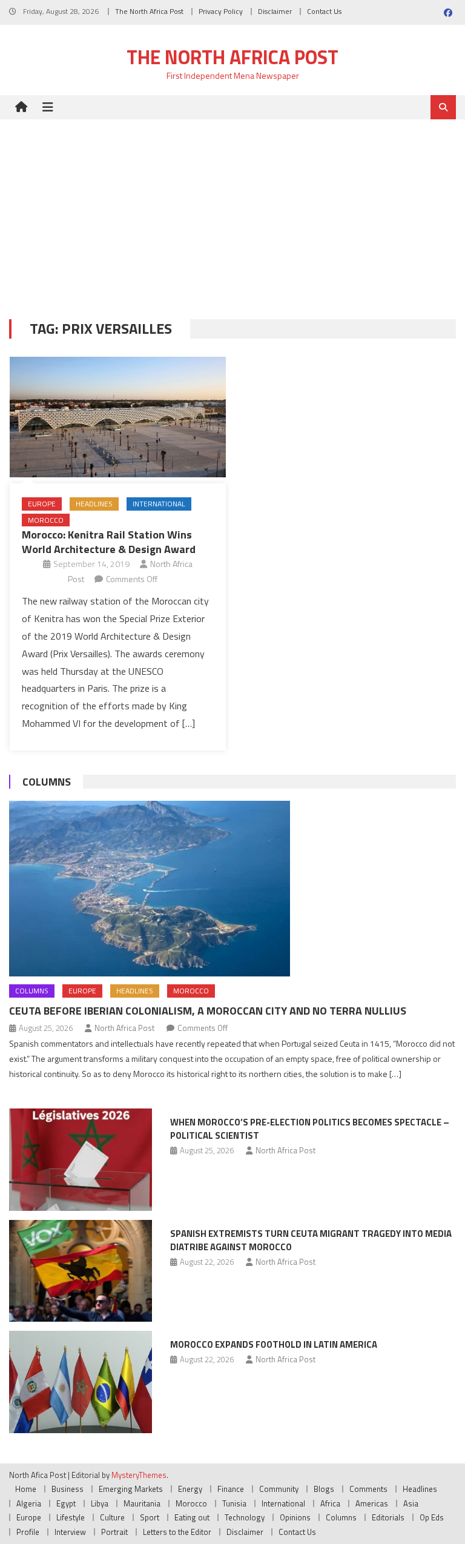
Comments (368, 1489)
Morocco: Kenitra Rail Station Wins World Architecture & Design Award (109, 541)
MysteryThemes (139, 1475)
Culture (112, 1517)
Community (278, 1489)
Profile (27, 1532)
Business (67, 1489)
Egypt (66, 1503)
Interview (70, 1532)
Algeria (28, 1503)
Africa (330, 1503)
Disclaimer (275, 11)
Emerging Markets (131, 1489)
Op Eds (432, 1517)
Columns (46, 782)
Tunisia (234, 1503)
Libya (99, 1503)
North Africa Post (124, 1028)
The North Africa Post (149, 11)
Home (25, 1489)
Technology (245, 1517)
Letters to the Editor (177, 1532)
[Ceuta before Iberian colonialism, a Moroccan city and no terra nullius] (232, 888)
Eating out (191, 1517)
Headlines (94, 503)
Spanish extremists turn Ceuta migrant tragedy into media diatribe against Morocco (311, 1240)
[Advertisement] (232, 210)
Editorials (388, 1517)
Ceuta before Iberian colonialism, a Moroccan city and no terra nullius (207, 1010)
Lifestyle (70, 1517)
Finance (230, 1489)
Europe (42, 503)
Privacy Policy (221, 11)
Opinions (295, 1517)
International (159, 503)
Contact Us (324, 11)
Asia (410, 1503)
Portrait (114, 1532)
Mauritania (142, 1503)
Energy (190, 1489)
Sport (149, 1517)
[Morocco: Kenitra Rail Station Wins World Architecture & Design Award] (118, 417)
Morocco (46, 520)
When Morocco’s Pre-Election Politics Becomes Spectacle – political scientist (309, 1128)
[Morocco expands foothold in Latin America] (80, 1382)
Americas (371, 1503)
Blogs (324, 1489)
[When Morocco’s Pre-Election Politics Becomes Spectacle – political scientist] (80, 1159)
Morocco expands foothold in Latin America (273, 1344)
